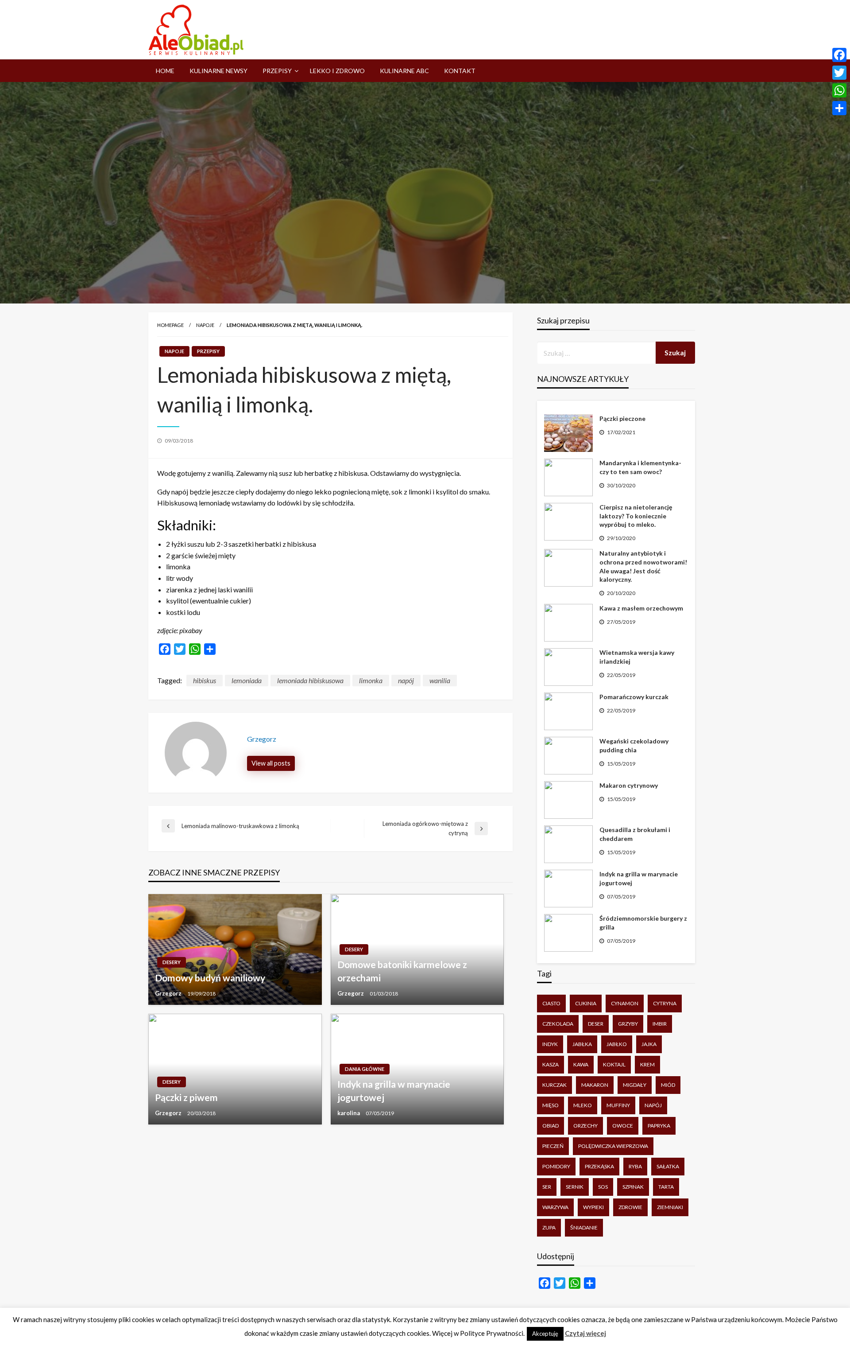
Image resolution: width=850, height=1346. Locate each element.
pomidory (556, 1166)
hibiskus (204, 680)
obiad (550, 1125)
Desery (171, 962)
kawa (580, 1064)
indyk (550, 1044)
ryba (635, 1166)
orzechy (585, 1125)
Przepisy (277, 70)
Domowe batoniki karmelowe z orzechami (402, 971)
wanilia (439, 680)
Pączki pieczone (622, 418)
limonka (370, 680)
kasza (550, 1064)
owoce (622, 1125)
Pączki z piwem (186, 1097)
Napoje (205, 325)
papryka (659, 1125)
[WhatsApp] (839, 90)
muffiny (618, 1105)
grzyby (628, 1023)
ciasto (551, 1003)
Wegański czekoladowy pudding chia (633, 745)
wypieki (593, 1207)
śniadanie (584, 1227)
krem (647, 1064)
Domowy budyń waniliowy (210, 977)
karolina (349, 1112)
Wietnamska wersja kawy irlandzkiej (636, 657)
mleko (582, 1105)
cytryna (664, 1003)
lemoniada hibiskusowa (310, 680)
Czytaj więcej (585, 1333)
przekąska (599, 1166)
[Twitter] (839, 73)
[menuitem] (165, 71)
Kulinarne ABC (404, 70)
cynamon (624, 1003)
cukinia (585, 1003)
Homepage (170, 325)
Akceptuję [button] (545, 1333)
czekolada (557, 1023)
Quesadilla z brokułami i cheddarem (634, 834)
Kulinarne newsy (218, 70)
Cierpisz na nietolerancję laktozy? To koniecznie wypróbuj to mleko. (635, 515)
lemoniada (247, 680)
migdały (634, 1084)
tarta (666, 1186)
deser (595, 1023)
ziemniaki (670, 1207)
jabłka (582, 1044)
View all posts (270, 763)
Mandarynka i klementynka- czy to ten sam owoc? (640, 467)
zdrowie (630, 1207)
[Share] (839, 108)
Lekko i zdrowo (337, 70)
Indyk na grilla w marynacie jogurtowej (393, 1090)
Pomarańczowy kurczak (633, 696)
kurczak (554, 1084)
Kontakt (459, 70)
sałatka (668, 1166)
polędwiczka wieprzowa (613, 1146)
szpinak (633, 1186)
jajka (649, 1044)
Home (165, 70)
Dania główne (364, 1069)
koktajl (614, 1064)
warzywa (555, 1207)
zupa (549, 1227)
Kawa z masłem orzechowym (641, 608)
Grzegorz (169, 993)
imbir (660, 1023)
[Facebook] (839, 55)
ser (546, 1186)
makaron (594, 1084)
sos (603, 1186)
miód (668, 1084)
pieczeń (553, 1146)
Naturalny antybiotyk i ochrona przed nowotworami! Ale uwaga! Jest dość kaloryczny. (643, 566)
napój (406, 680)
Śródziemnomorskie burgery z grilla (643, 922)
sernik (574, 1186)
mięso (550, 1105)
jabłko (617, 1044)
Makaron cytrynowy (628, 785)
